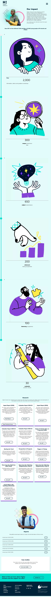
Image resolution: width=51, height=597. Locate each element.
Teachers (5, 589)
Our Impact (5, 590)
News (16, 590)
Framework (17, 588)
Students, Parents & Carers (7, 587)
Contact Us (5, 592)
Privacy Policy (17, 592)
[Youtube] (28, 588)
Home (4, 585)
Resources (17, 587)
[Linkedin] (30, 588)
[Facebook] (27, 588)
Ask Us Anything (18, 585)
